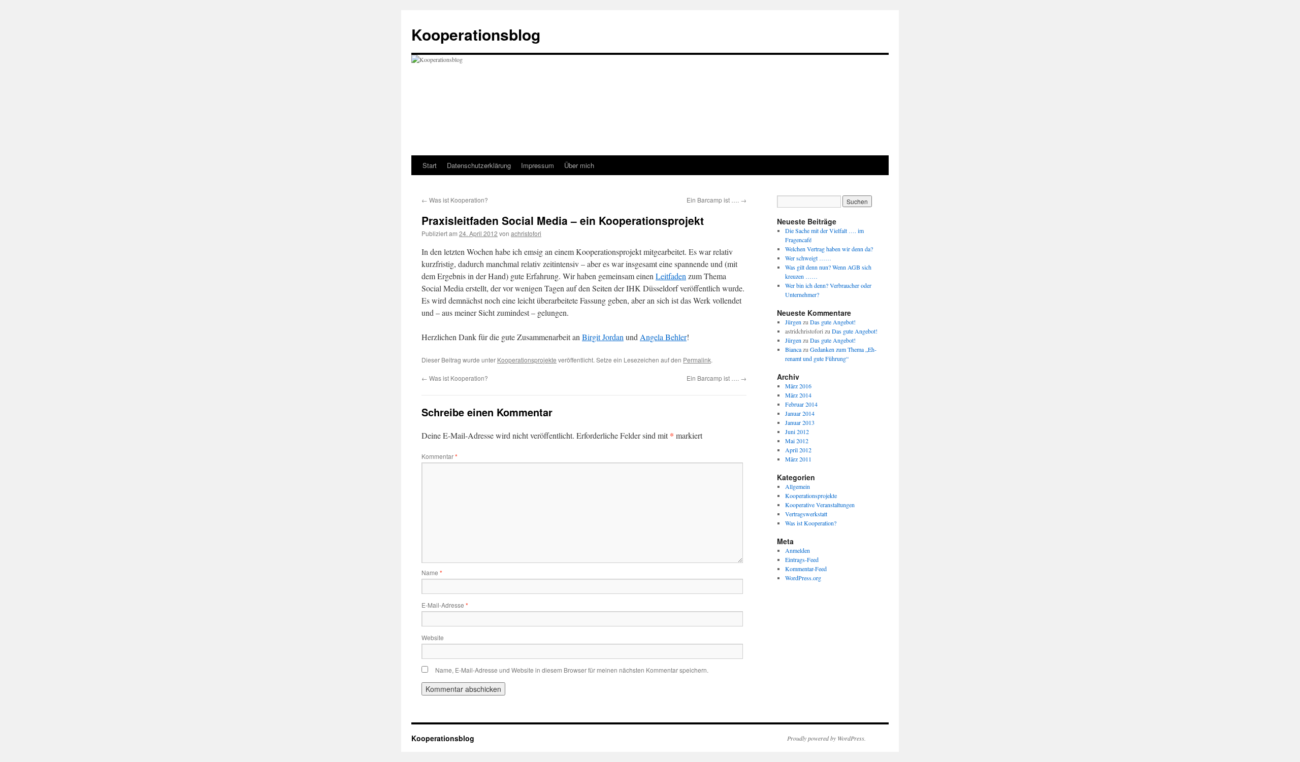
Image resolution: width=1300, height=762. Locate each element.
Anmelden (797, 550)
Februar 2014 (801, 404)
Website (432, 637)
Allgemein (797, 486)
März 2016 (798, 386)
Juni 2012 (797, 431)
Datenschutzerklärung (479, 165)
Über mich (579, 165)
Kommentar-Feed (806, 569)
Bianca (793, 349)
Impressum (537, 165)
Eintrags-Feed (802, 559)
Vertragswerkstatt (806, 514)
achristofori (526, 233)
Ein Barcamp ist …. (716, 199)
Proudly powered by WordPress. (826, 738)
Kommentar (439, 456)
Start (429, 165)
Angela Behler (663, 337)
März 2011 (798, 459)
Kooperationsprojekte (527, 359)
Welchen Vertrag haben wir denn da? (829, 249)
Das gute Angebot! (833, 322)
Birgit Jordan (603, 337)
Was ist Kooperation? (454, 199)
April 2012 (798, 450)
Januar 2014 (800, 413)
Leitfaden (671, 276)
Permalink (697, 359)
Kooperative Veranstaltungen (820, 505)
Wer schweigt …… (808, 258)
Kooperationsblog (475, 34)
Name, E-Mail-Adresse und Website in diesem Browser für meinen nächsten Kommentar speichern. (571, 670)
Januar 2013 (800, 422)
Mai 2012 (796, 441)
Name (431, 572)
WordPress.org (803, 578)
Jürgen (793, 322)
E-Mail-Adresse (444, 605)
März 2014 (798, 395)
